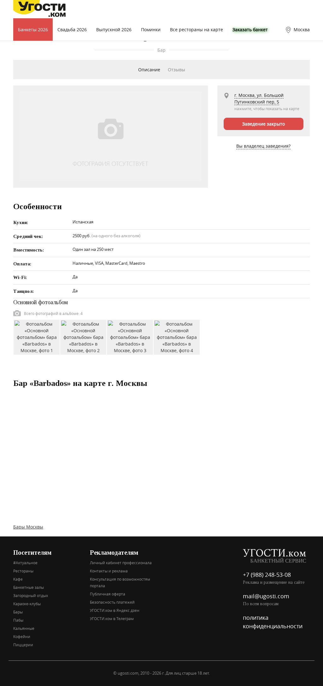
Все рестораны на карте (196, 30)
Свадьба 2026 (72, 30)
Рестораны (23, 570)
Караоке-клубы (27, 603)
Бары (18, 611)
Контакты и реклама (109, 570)
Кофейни (21, 636)
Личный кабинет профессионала (121, 562)
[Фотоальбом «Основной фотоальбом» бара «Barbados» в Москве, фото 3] (130, 337)
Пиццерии (23, 644)
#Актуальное (25, 562)
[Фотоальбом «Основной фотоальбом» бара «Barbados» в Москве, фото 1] (37, 337)
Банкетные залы (28, 587)
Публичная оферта (107, 593)
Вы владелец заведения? (263, 146)
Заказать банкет (250, 30)
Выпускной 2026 (114, 30)
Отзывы (176, 70)
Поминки (151, 30)
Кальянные (23, 628)
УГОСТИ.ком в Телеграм (112, 618)
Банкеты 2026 (33, 30)
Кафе (18, 579)
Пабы (18, 620)
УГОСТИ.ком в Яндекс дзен (114, 610)
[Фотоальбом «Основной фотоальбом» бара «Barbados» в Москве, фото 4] (177, 337)
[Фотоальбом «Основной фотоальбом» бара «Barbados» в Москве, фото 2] (83, 337)
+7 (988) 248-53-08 (267, 574)
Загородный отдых (30, 595)
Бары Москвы (28, 527)
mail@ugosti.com (266, 596)
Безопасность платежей (112, 602)
